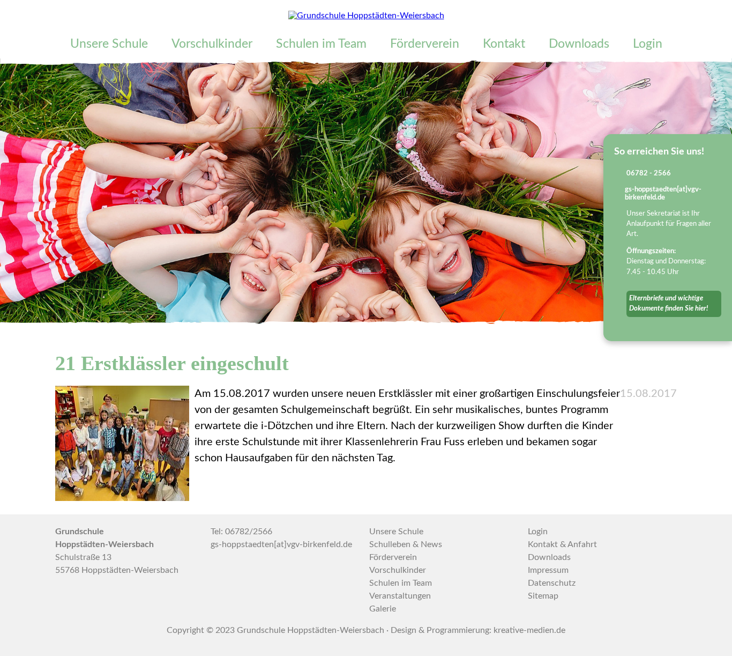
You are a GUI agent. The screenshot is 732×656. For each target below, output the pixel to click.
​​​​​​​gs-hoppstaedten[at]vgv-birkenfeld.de (281, 544)
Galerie (382, 609)
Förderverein (424, 44)
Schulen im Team (321, 44)
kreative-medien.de (529, 630)
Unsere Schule (109, 44)
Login (647, 44)
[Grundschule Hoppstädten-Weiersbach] (366, 15)
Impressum (548, 570)
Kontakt (504, 44)
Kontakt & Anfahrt (562, 544)
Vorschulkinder (211, 44)
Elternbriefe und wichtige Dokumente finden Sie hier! (668, 303)
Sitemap (543, 596)
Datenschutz (552, 583)
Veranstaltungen (400, 596)
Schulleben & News (405, 544)
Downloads (579, 44)
